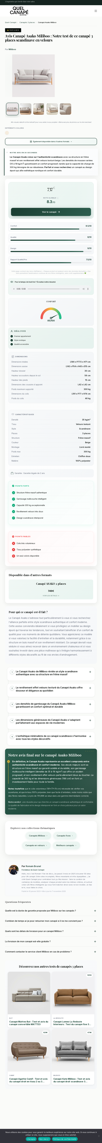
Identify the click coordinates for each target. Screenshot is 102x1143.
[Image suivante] (56, 76)
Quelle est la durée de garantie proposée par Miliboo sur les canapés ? (40, 910)
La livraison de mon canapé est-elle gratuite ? (28, 941)
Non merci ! (44, 1139)
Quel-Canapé (10, 22)
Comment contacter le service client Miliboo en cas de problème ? (38, 951)
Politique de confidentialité (64, 1139)
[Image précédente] (11, 76)
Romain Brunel (33, 866)
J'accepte (31, 1139)
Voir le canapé (49, 212)
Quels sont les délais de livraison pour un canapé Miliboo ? (34, 931)
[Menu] (96, 11)
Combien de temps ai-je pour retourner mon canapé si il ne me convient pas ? (44, 921)
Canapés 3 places (27, 22)
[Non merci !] (98, 1136)
